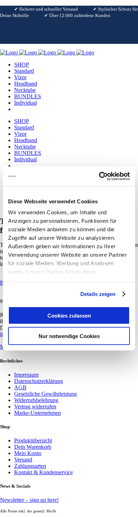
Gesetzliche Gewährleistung (45, 394)
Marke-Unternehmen (37, 413)
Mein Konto (27, 453)
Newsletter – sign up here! (29, 500)
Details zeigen (97, 294)
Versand (23, 460)
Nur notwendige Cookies (69, 336)
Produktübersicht (33, 440)
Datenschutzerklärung (38, 381)
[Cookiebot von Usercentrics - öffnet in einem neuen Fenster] (99, 176)
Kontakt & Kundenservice (43, 472)
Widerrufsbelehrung (36, 400)
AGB (20, 387)
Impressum (26, 375)
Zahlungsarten (30, 466)
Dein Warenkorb (32, 447)
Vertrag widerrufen (35, 406)
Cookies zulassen (69, 315)
